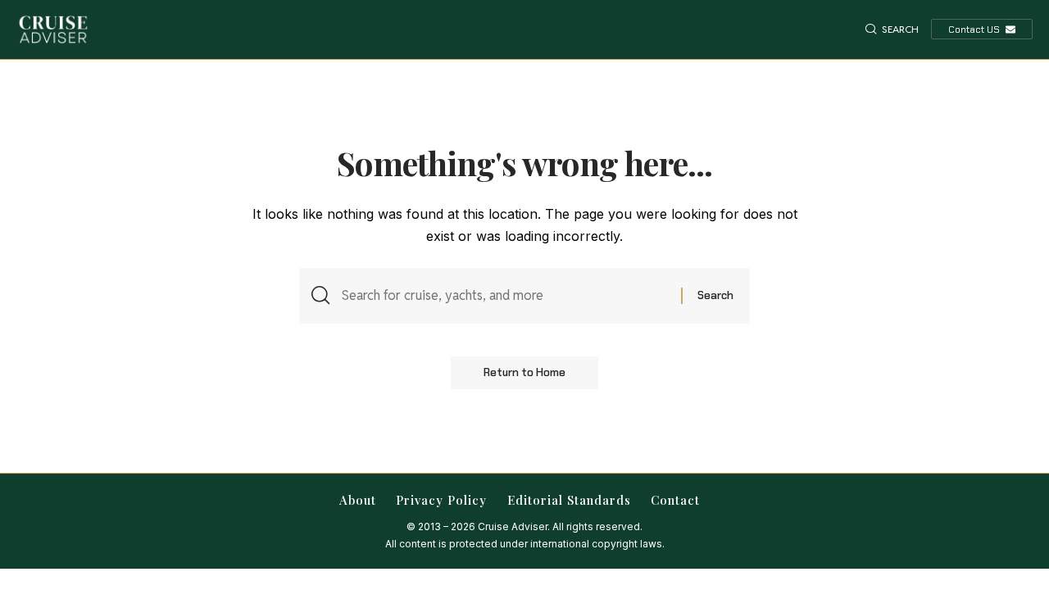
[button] (892, 29)
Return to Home (524, 372)
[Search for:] (505, 295)
